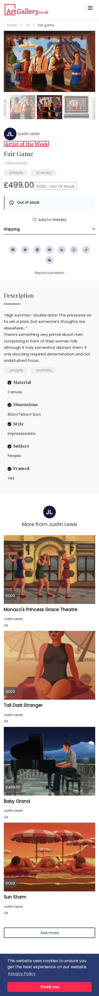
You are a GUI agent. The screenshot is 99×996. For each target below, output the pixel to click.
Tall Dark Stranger (23, 705)
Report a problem (49, 272)
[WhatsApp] (74, 250)
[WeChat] (49, 260)
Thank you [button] (49, 986)
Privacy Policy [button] (22, 974)
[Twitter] (25, 250)
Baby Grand (17, 801)
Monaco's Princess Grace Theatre (40, 609)
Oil (27, 25)
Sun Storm (15, 897)
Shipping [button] (12, 229)
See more (49, 932)
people (16, 172)
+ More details (15, 163)
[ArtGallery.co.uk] (39, 9)
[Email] (49, 250)
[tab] (49, 229)
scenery (44, 172)
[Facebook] (13, 250)
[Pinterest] (37, 250)
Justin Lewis (28, 133)
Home (12, 25)
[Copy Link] (86, 250)
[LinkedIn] (61, 250)
